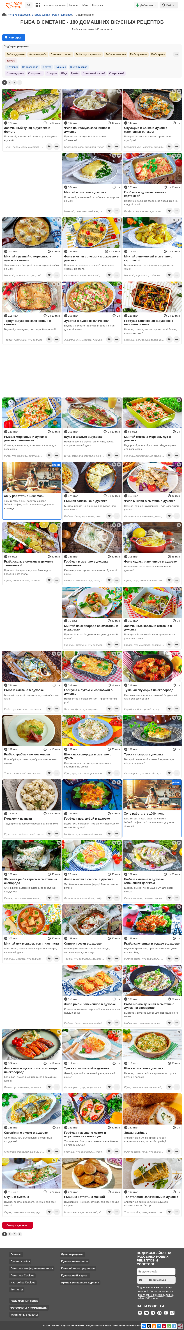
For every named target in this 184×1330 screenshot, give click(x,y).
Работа (85, 5)
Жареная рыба (38, 54)
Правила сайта (20, 1261)
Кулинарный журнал (74, 1275)
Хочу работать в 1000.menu (24, 495)
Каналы (73, 5)
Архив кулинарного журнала (80, 1282)
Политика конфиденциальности (31, 1268)
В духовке (12, 66)
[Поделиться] (180, 1326)
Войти (170, 5)
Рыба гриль (158, 54)
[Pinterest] (164, 1326)
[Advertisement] (31, 175)
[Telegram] (174, 1326)
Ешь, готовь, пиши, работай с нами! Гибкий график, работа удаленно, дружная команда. (29, 504)
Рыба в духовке (15, 54)
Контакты (16, 1289)
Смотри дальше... (17, 1225)
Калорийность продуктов (78, 1268)
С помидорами (15, 73)
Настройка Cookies (22, 1282)
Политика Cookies (22, 1275)
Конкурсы (97, 5)
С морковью (35, 73)
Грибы (75, 73)
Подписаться (157, 1279)
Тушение (61, 66)
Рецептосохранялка (54, 5)
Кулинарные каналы (24, 1314)
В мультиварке (78, 66)
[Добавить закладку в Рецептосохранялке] (49, 146)
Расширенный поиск (24, 1300)
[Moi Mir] (159, 1326)
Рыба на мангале (115, 54)
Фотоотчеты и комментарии (28, 1307)
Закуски (10, 60)
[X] (149, 1326)
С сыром (52, 73)
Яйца (64, 73)
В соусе (46, 66)
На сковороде (30, 66)
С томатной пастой (94, 73)
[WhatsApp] (169, 1326)
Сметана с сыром (61, 54)
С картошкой (116, 73)
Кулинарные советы (74, 1261)
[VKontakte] (144, 1326)
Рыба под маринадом (88, 54)
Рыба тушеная (138, 54)
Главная (15, 1254)
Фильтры (15, 37)
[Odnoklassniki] (154, 1326)
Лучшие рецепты (72, 1254)
